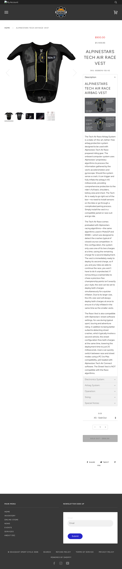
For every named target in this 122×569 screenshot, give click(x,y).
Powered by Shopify (61, 557)
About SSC (9, 535)
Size (100, 413)
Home (7, 28)
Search (47, 552)
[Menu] (6, 12)
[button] (100, 77)
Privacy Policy (106, 552)
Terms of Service (85, 552)
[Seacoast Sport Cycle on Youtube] (67, 564)
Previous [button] (9, 72)
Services (9, 531)
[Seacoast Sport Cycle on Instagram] (60, 564)
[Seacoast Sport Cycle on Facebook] (54, 564)
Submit (75, 536)
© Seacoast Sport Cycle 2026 (23, 552)
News (7, 523)
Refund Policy (63, 552)
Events (8, 527)
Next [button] (73, 72)
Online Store (11, 520)
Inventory (9, 516)
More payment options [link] (100, 454)
